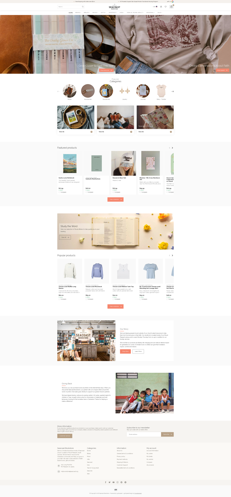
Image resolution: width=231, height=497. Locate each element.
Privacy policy (121, 456)
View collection (114, 199)
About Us (119, 450)
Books (78, 12)
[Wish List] (165, 6)
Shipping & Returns (122, 462)
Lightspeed (119, 493)
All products (150, 465)
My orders (150, 453)
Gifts (103, 12)
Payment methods (122, 459)
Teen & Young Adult (135, 12)
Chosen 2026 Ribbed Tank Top (123, 286)
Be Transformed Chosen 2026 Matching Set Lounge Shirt (150, 287)
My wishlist (150, 459)
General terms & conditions (125, 453)
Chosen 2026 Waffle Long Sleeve (67, 287)
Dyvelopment (138, 493)
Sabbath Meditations (93, 179)
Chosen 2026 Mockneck (94, 286)
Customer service (65, 436)
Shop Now (125, 351)
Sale (159, 12)
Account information (152, 450)
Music (95, 12)
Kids (121, 12)
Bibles (86, 12)
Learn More (138, 351)
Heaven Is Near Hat (119, 178)
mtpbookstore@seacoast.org (69, 471)
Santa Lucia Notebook (66, 178)
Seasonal (150, 12)
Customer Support (122, 465)
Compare (63, 192)
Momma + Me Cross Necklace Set (150, 178)
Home (71, 12)
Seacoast (112, 12)
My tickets (149, 456)
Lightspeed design (128, 493)
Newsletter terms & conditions (126, 468)
